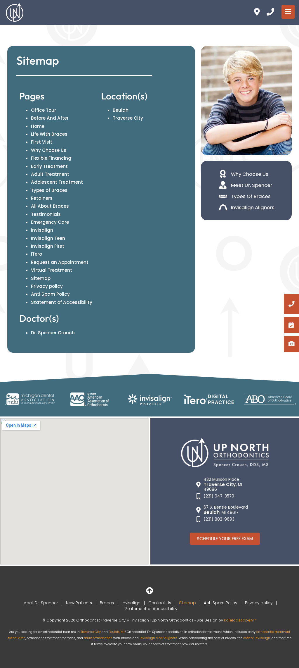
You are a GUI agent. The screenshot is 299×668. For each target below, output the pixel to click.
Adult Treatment (50, 174)
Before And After (50, 118)
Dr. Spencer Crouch (53, 333)
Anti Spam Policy (50, 294)
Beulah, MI (116, 631)
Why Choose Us (48, 150)
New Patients (79, 603)
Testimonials (46, 214)
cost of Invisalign (256, 638)
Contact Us (159, 603)
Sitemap (41, 278)
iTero (36, 254)
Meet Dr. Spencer (40, 603)
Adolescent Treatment (57, 182)
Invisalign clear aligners (158, 638)
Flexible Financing (51, 158)
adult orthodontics (98, 638)
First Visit (41, 142)
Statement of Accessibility (61, 302)
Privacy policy (47, 286)
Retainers (42, 198)
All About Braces (50, 206)
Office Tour (43, 110)
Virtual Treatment (51, 270)
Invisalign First (47, 246)
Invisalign (42, 230)
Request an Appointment (59, 262)
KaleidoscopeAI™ (240, 620)
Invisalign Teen (48, 238)
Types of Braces (49, 190)
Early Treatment (49, 166)
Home (37, 126)
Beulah (120, 110)
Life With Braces (49, 134)
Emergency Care (50, 222)
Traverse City (128, 118)
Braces (107, 603)
